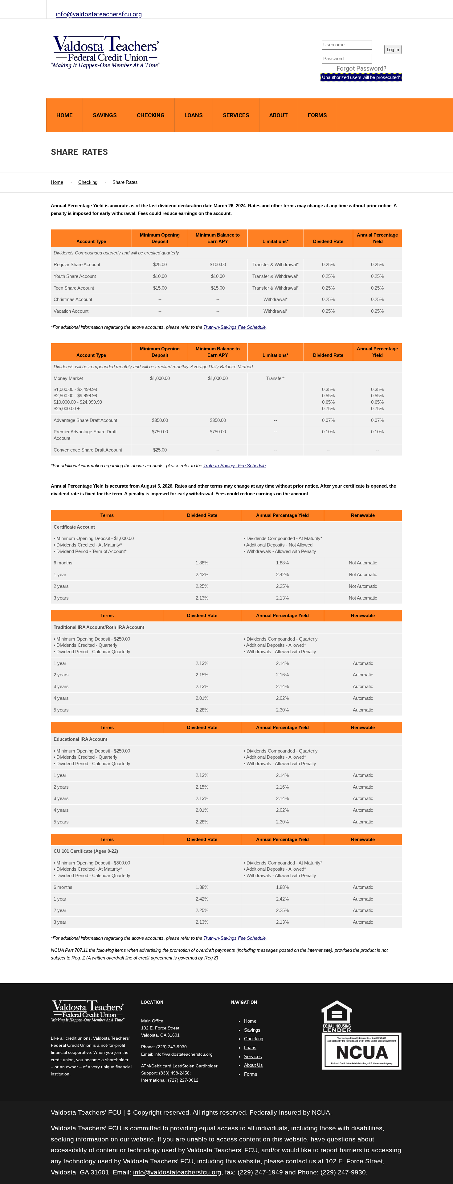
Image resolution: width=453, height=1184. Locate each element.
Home (64, 115)
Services (236, 115)
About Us (253, 1065)
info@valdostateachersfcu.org (99, 14)
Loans (194, 115)
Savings (105, 115)
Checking (151, 115)
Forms (317, 115)
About (278, 115)
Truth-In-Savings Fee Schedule (234, 327)
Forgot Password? (361, 68)
